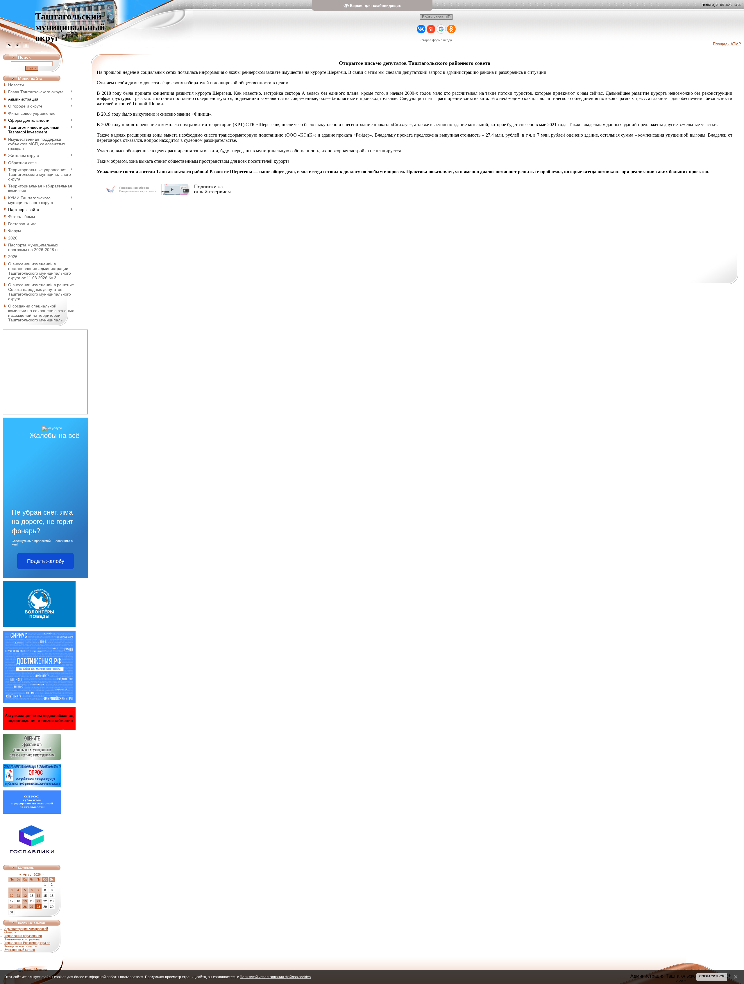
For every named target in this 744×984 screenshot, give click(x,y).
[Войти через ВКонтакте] (421, 29)
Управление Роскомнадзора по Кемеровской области (27, 944)
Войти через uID (436, 17)
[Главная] (9, 47)
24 (11, 906)
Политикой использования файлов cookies (275, 977)
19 (25, 901)
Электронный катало (19, 949)
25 (18, 906)
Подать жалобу (45, 561)
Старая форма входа (436, 40)
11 (18, 895)
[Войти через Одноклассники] (451, 29)
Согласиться (711, 976)
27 (31, 906)
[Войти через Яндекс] (431, 29)
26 (25, 906)
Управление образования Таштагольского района (23, 937)
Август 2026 (32, 874)
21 (38, 901)
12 (25, 895)
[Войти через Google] (441, 29)
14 (38, 895)
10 (11, 895)
